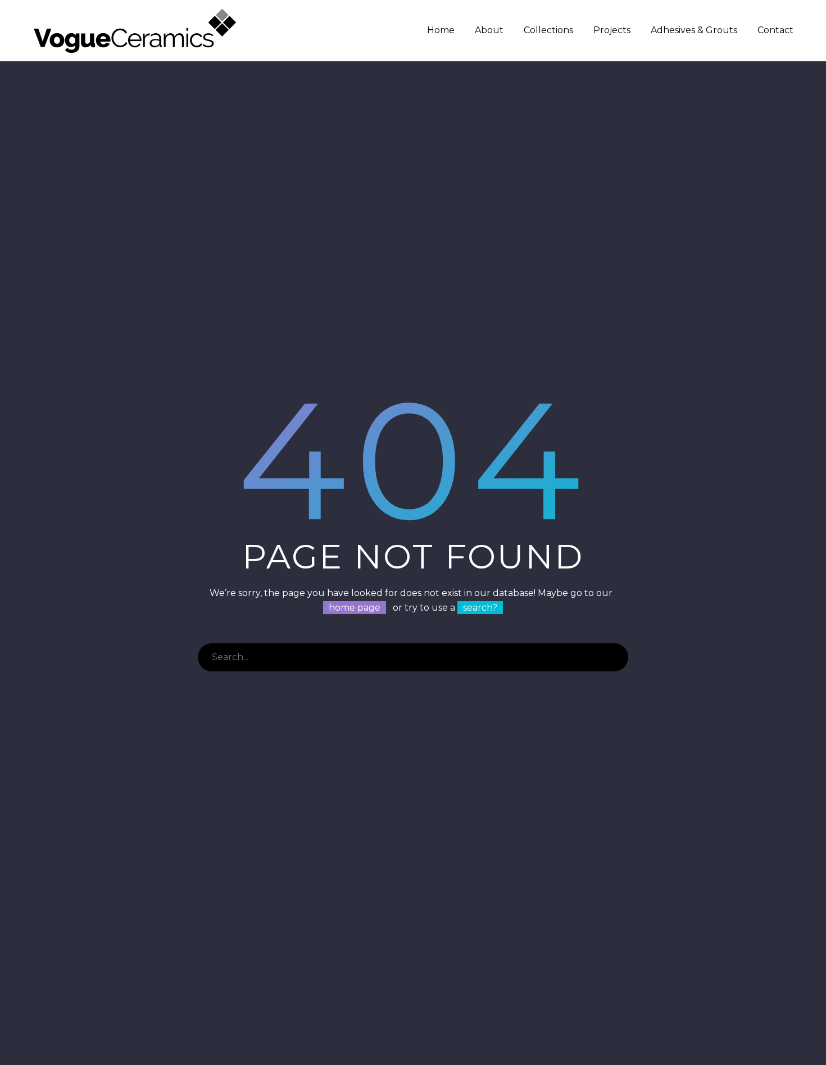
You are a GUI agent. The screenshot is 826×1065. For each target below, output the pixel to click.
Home (441, 30)
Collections (548, 30)
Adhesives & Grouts (694, 30)
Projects (611, 30)
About (489, 30)
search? (480, 607)
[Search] (614, 657)
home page (354, 607)
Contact (775, 30)
